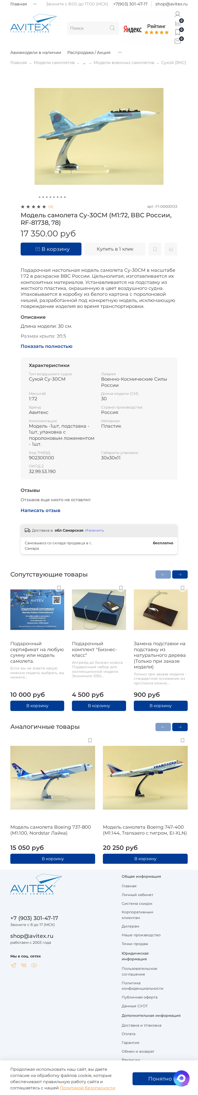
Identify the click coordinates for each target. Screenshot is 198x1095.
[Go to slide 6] (58, 197)
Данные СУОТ (135, 1006)
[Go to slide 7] (61, 197)
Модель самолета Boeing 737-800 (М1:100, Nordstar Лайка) (50, 830)
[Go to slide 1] (39, 197)
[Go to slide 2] (43, 197)
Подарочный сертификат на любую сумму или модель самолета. (37, 652)
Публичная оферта (140, 997)
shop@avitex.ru (171, 4)
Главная (18, 4)
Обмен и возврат (138, 1051)
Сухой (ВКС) (173, 62)
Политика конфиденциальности (142, 986)
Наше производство (141, 935)
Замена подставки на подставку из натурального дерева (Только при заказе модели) (160, 655)
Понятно (160, 1079)
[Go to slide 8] (65, 197)
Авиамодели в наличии (35, 52)
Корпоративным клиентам (137, 915)
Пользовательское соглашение (139, 971)
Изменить (94, 530)
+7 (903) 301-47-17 (34, 918)
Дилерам (130, 926)
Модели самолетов (54, 62)
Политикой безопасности (87, 1087)
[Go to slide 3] (47, 197)
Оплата (128, 1034)
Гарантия (130, 1042)
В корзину (37, 705)
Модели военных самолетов (124, 62)
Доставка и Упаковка (141, 1025)
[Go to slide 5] (54, 197)
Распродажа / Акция (89, 52)
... (84, 62)
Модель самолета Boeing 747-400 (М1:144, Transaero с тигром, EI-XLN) (145, 830)
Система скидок (137, 903)
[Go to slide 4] (50, 197)
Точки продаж (135, 943)
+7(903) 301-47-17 (130, 4)
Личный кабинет (137, 894)
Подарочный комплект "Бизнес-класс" (94, 649)
